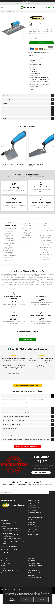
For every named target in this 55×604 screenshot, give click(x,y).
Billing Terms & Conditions (9, 231)
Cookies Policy (9, 233)
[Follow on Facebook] (1, 552)
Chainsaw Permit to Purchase (35, 580)
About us (27, 223)
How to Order (31, 558)
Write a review (27, 340)
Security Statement (27, 237)
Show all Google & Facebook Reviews (26, 385)
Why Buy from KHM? (27, 229)
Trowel (33, 69)
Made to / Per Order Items (9, 244)
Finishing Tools (44, 77)
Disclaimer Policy (9, 238)
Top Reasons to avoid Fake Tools (36, 572)
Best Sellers (37, 77)
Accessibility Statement (9, 228)
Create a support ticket (34, 556)
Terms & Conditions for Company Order (9, 256)
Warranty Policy (9, 261)
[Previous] (2, 146)
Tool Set (42, 81)
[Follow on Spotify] (7, 552)
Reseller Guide (31, 575)
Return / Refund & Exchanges (9, 248)
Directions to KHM (27, 227)
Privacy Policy (40, 594)
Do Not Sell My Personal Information (27, 234)
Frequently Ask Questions (34, 577)
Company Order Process (9, 236)
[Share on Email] (32, 89)
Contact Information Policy (35, 534)
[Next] (52, 146)
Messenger (14, 546)
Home (2, 11)
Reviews (27, 230)
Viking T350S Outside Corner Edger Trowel (13, 164)
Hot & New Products (33, 79)
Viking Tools (46, 79)
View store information (35, 64)
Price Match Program (40, 472)
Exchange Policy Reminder (9, 241)
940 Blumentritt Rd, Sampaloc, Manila (30, 3)
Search (52, 492)
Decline (42, 599)
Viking (34, 67)
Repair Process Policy (9, 250)
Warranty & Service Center (35, 563)
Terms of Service (9, 259)
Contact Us (27, 225)
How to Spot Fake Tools (34, 570)
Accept (27, 599)
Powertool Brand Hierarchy (34, 568)
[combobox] (26, 492)
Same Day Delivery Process (35, 565)
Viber (9, 546)
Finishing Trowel (35, 81)
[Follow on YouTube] (4, 552)
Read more (36, 34)
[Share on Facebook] (29, 89)
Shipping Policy (9, 252)
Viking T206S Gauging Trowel (36, 164)
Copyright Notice (27, 232)
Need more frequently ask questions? (27, 446)
